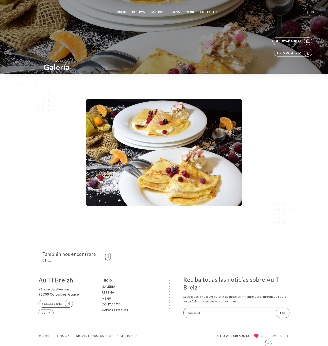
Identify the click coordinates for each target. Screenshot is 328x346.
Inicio (121, 12)
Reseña (174, 12)
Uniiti (284, 335)
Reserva (138, 12)
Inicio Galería (55, 60)
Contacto (208, 12)
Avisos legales (115, 310)
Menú (190, 12)
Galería (157, 12)
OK (282, 313)
